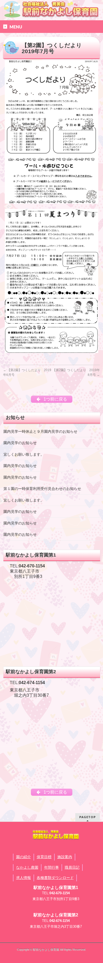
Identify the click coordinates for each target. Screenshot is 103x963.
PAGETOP (87, 817)
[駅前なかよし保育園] (51, 9)
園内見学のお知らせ (20, 443)
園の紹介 (23, 857)
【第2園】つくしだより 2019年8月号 (76, 372)
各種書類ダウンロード (55, 878)
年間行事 (51, 867)
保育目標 (44, 857)
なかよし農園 (27, 867)
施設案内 (64, 857)
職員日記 (72, 867)
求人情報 (23, 878)
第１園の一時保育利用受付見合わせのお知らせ (42, 489)
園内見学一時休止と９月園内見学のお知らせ (40, 432)
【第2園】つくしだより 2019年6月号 (27, 372)
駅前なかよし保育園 (46, 949)
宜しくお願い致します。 (23, 454)
